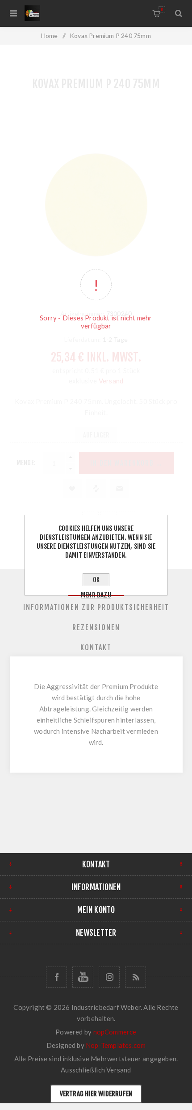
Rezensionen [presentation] (96, 627)
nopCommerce (115, 1032)
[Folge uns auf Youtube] (82, 977)
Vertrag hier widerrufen (96, 1093)
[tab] (96, 607)
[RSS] (135, 977)
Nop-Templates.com (116, 1045)
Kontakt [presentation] (96, 647)
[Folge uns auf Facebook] (56, 977)
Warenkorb (162, 9)
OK (96, 580)
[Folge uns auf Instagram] (109, 977)
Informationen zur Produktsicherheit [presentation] (96, 607)
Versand (118, 1070)
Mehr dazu (96, 595)
